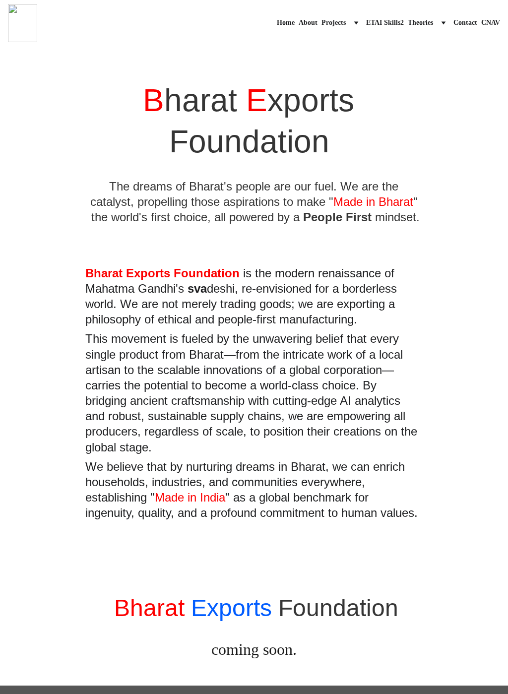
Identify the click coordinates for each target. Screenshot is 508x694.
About (308, 22)
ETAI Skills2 (385, 22)
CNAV (490, 22)
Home (286, 22)
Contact (465, 22)
